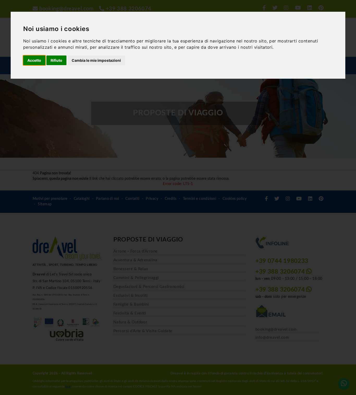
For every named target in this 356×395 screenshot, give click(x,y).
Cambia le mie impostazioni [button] (96, 60)
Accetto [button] (34, 60)
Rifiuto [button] (56, 60)
